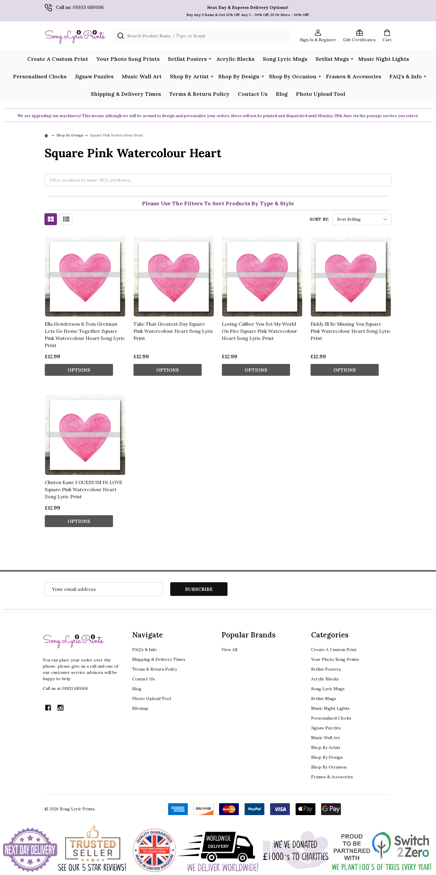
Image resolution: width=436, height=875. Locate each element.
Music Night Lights (383, 58)
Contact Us (253, 93)
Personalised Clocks (39, 76)
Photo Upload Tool (320, 93)
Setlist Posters (187, 58)
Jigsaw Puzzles (94, 76)
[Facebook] (48, 707)
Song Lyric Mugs (285, 58)
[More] (210, 58)
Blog (282, 93)
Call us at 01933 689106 (65, 688)
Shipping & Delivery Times (126, 93)
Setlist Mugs (332, 58)
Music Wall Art (142, 76)
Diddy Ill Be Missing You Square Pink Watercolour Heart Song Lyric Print (351, 331)
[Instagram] (60, 707)
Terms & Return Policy (199, 93)
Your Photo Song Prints (128, 58)
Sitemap (140, 708)
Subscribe (199, 589)
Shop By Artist (189, 76)
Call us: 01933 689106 (80, 7)
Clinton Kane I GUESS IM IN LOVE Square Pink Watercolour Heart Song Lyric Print (83, 489)
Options (79, 370)
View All (229, 649)
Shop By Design (239, 76)
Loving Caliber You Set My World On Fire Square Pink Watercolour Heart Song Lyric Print (259, 331)
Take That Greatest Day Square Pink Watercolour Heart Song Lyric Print (173, 331)
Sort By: (319, 219)
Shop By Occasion (292, 76)
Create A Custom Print (57, 58)
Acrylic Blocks (235, 58)
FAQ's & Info (405, 76)
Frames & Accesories (353, 76)
